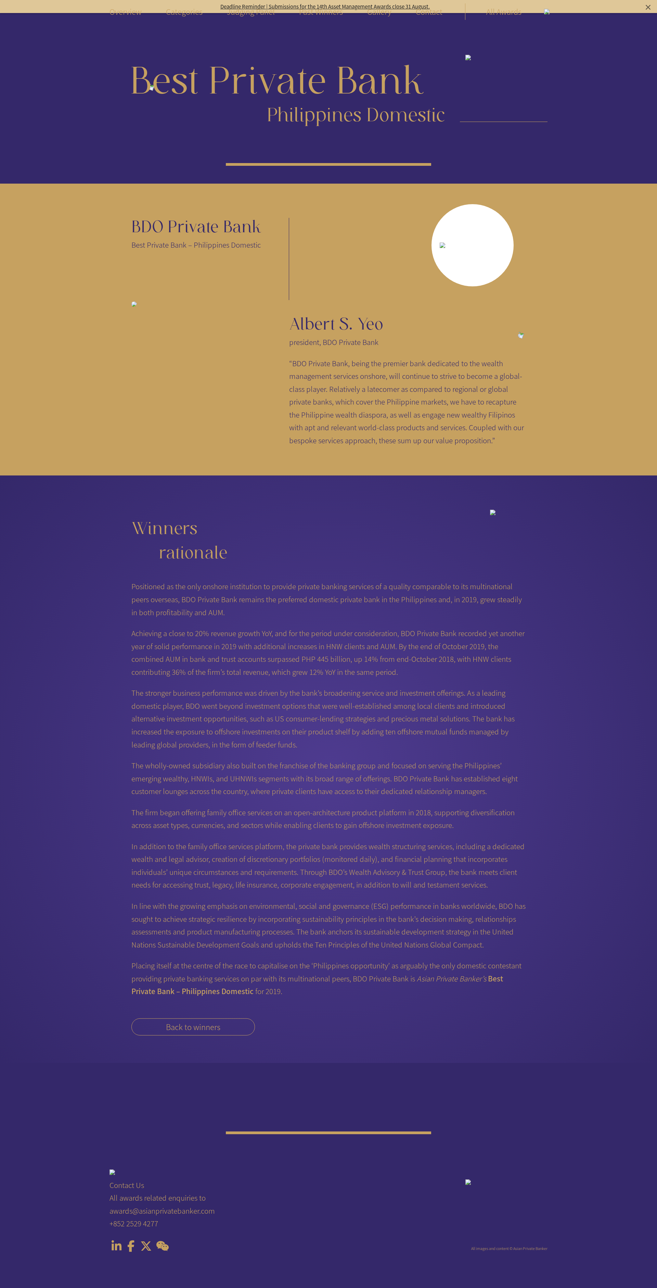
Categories (184, 11)
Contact (429, 11)
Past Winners (321, 11)
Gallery (379, 11)
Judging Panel (251, 11)
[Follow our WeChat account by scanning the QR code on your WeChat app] (162, 1247)
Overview (126, 11)
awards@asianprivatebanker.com (162, 1210)
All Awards (503, 11)
